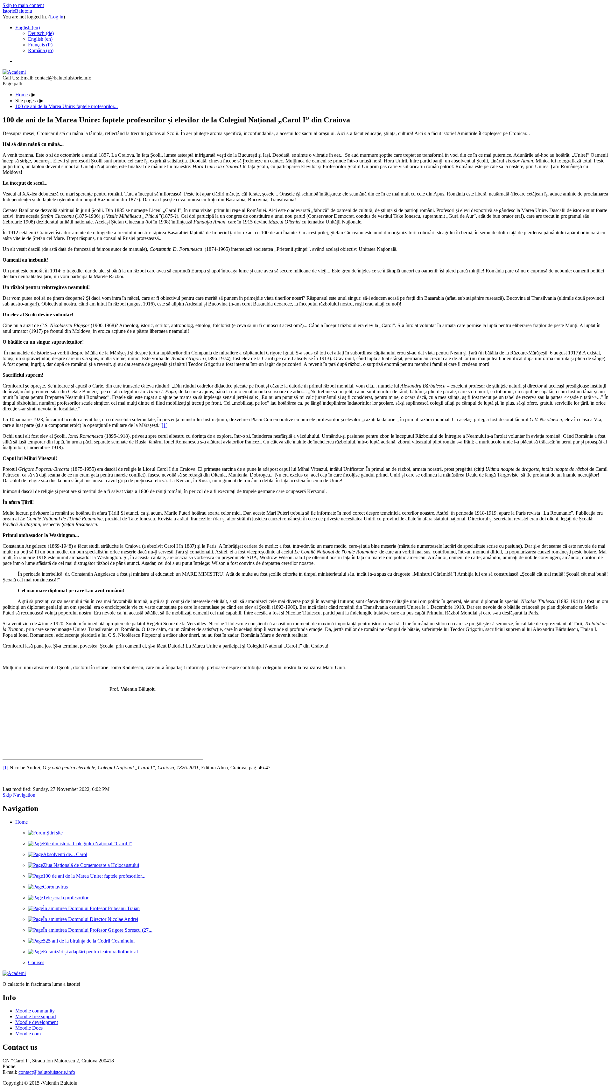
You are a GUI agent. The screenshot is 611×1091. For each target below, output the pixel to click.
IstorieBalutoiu (17, 11)
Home (21, 822)
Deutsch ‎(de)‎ (41, 33)
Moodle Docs (29, 1028)
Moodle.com (28, 1033)
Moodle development (36, 1022)
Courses (36, 962)
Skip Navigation (19, 795)
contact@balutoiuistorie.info (46, 1072)
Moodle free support (35, 1016)
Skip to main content (23, 5)
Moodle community (35, 1010)
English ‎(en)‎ (27, 27)
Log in (56, 16)
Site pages (25, 100)
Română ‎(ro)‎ (40, 50)
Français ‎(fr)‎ (40, 44)
